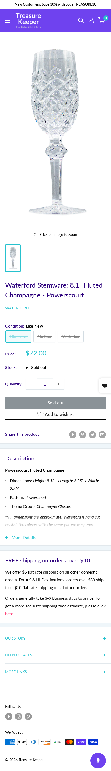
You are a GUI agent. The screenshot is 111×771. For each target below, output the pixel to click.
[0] (101, 20)
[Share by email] (102, 434)
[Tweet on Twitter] (92, 434)
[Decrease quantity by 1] (31, 383)
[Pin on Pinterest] (82, 434)
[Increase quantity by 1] (58, 383)
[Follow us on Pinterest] (28, 716)
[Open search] (81, 20)
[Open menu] (7, 21)
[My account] (91, 20)
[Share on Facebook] (72, 434)
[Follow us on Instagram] (18, 716)
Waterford (17, 308)
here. (9, 613)
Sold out (55, 403)
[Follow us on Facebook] (8, 716)
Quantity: (13, 383)
